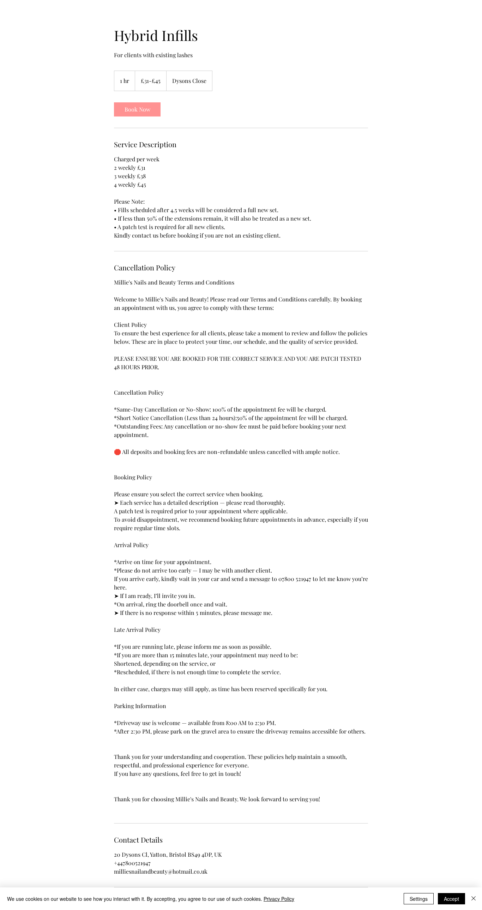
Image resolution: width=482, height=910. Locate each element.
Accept (451, 898)
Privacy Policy (279, 898)
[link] (137, 109)
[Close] (473, 898)
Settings (419, 898)
